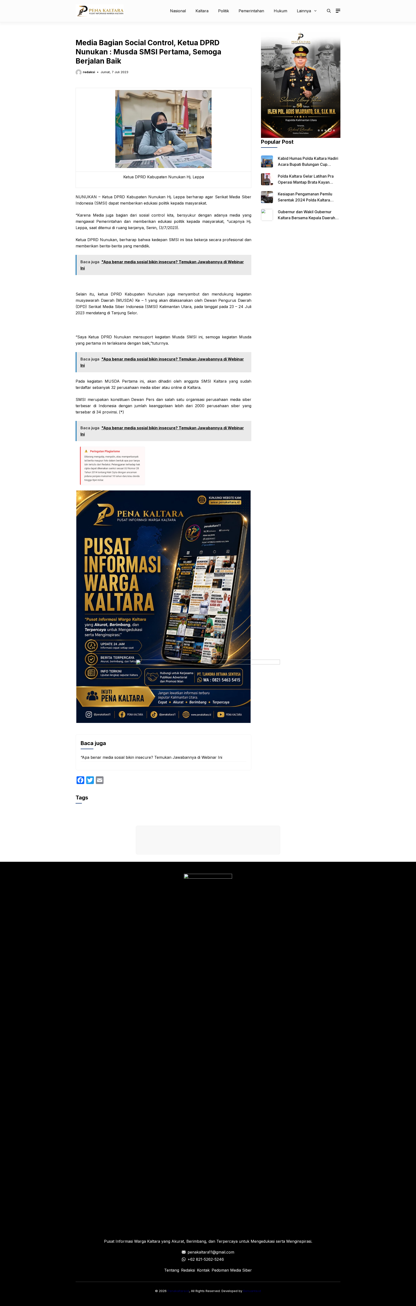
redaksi (89, 72)
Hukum (280, 10)
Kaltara (201, 10)
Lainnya (304, 10)
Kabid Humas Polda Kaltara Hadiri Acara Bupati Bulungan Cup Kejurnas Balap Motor (308, 164)
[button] (329, 11)
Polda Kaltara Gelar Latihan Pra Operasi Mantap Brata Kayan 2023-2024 (306, 182)
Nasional (178, 10)
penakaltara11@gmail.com (211, 1252)
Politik (223, 10)
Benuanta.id (252, 1291)
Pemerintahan (251, 10)
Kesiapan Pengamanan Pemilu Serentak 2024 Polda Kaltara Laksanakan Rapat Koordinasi (305, 200)
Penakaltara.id (178, 1291)
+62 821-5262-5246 (206, 1259)
